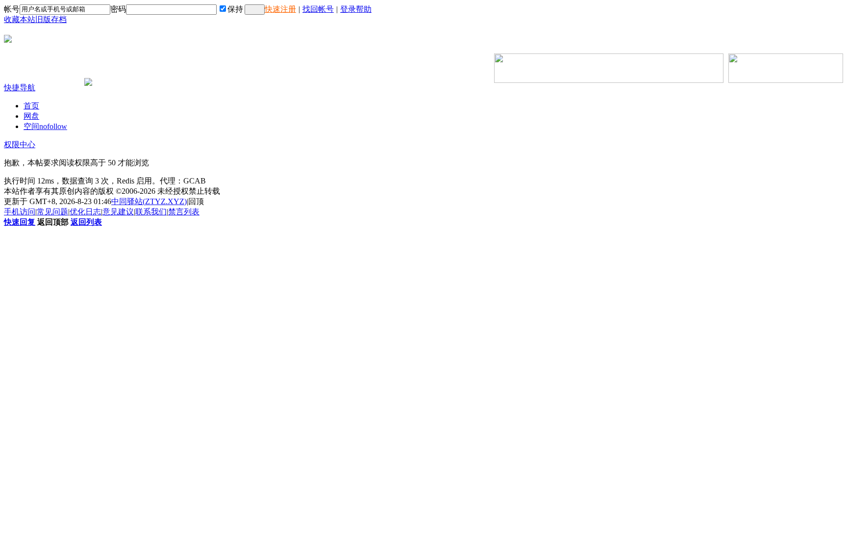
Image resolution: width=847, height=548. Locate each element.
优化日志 (85, 212)
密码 (118, 9)
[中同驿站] (8, 38)
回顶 (196, 201)
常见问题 (52, 212)
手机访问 (19, 212)
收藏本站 (19, 19)
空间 (45, 126)
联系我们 (151, 212)
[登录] (255, 9)
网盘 (31, 116)
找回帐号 (318, 9)
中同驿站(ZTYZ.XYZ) (149, 201)
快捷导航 (19, 87)
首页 (31, 106)
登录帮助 (356, 9)
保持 (235, 9)
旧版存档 (51, 19)
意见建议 (118, 212)
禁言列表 (183, 212)
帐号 (12, 9)
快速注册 (280, 9)
